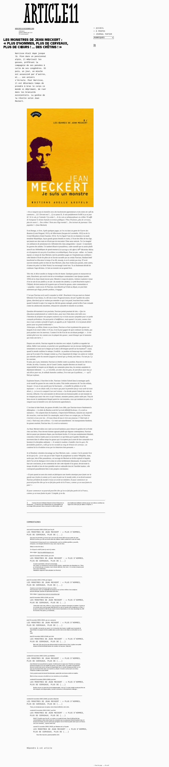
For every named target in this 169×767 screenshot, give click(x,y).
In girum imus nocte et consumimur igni (48, 594)
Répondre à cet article (39, 748)
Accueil (107, 765)
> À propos (99, 31)
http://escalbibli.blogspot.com (46, 552)
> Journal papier (103, 34)
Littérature (21, 31)
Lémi (31, 32)
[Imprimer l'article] (95, 46)
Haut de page (99, 765)
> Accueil (99, 28)
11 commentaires (23, 34)
